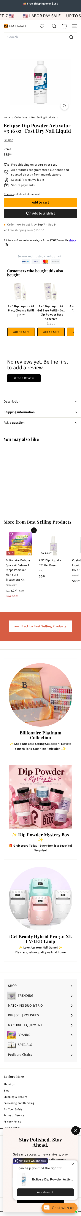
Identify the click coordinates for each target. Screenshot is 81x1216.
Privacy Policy (12, 1122)
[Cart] (64, 26)
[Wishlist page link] (44, 26)
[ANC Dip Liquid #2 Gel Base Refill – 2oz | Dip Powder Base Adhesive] (51, 292)
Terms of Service (14, 1115)
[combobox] (40, 37)
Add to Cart (21, 332)
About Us (9, 1084)
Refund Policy (12, 1128)
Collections (21, 117)
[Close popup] (73, 1164)
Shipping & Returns (15, 1097)
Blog (6, 1091)
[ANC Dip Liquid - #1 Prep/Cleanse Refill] (21, 292)
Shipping (9, 194)
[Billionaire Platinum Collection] (40, 695)
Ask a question (14, 422)
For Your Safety (13, 1109)
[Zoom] (64, 106)
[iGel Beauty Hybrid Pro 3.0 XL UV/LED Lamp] (40, 898)
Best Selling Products (43, 117)
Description (12, 401)
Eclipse (8, 140)
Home (7, 117)
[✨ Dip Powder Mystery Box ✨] (40, 797)
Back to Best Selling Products (44, 626)
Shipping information (19, 412)
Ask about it (45, 1192)
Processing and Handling (19, 1103)
